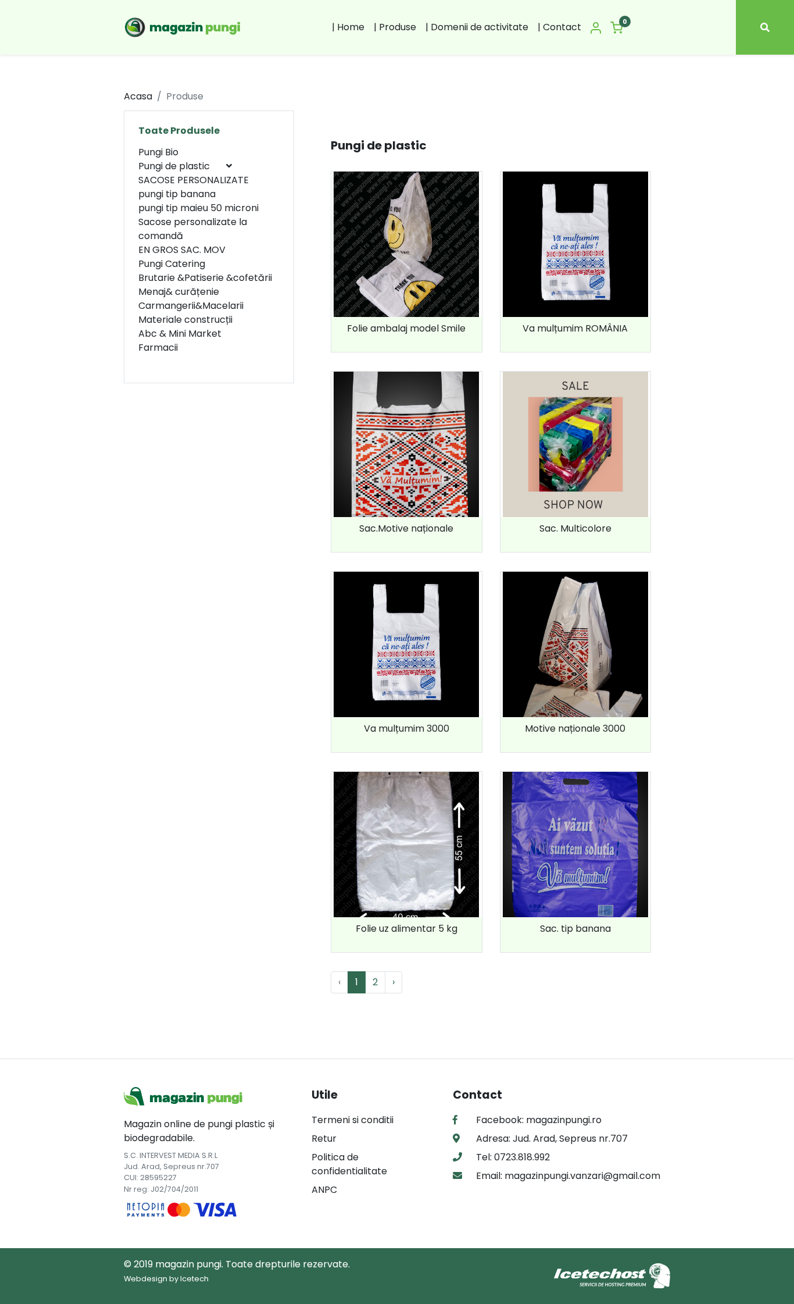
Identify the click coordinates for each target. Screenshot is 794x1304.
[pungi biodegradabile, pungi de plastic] (184, 27)
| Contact (559, 27)
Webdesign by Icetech (166, 1279)
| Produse (395, 27)
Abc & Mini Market (179, 333)
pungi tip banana (177, 194)
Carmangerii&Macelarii (191, 305)
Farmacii (158, 347)
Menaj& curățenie (178, 291)
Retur (324, 1138)
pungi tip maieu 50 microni (198, 208)
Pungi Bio (158, 152)
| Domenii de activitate (476, 27)
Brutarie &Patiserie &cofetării (205, 277)
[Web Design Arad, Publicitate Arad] (612, 1275)
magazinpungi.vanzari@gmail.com (581, 1175)
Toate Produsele (179, 130)
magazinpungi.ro (564, 1120)
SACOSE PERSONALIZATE (193, 180)
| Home (348, 27)
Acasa (138, 96)
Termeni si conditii (353, 1120)
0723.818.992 (521, 1157)
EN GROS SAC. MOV (182, 249)
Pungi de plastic (175, 166)
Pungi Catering (171, 263)
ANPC (324, 1189)
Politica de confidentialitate (349, 1164)
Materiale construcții (185, 319)
